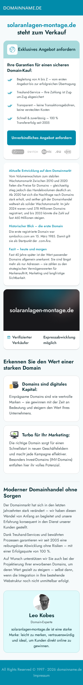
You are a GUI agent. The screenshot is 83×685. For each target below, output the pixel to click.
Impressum (41, 675)
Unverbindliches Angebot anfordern (42, 137)
